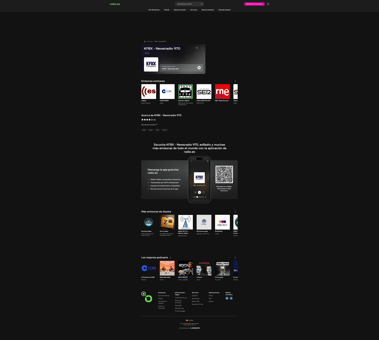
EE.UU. (157, 130)
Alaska (151, 130)
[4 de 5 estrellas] (149, 119)
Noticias (147, 53)
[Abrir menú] (268, 4)
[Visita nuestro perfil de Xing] (231, 298)
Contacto (194, 295)
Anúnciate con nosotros (162, 302)
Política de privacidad (178, 301)
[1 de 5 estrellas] (142, 119)
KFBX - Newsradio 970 (170, 69)
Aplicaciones (195, 298)
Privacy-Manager (180, 311)
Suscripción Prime (197, 304)
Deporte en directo (180, 10)
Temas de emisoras (225, 10)
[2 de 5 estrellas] (145, 119)
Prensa (160, 298)
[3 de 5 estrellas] (147, 119)
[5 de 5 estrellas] (152, 119)
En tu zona (194, 10)
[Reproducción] (199, 67)
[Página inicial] (144, 41)
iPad (210, 298)
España (190, 320)
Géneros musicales (208, 10)
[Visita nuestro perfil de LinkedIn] (227, 298)
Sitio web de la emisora (148, 124)
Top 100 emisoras (153, 10)
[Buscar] (202, 4)
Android (211, 301)
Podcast (166, 10)
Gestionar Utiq (179, 308)
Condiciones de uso (181, 297)
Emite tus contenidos (161, 307)
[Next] (235, 80)
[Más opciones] (202, 48)
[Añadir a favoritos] (196, 48)
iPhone (211, 295)
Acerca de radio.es (163, 295)
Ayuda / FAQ (195, 301)
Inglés (144, 130)
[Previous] (229, 80)
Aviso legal (178, 305)
